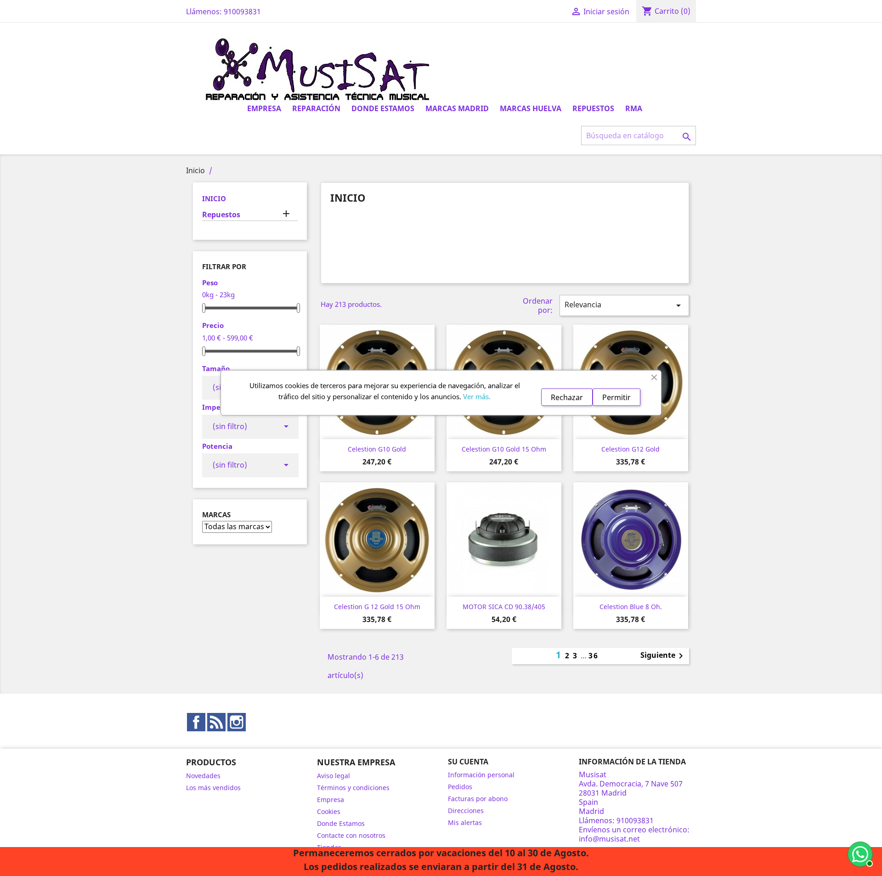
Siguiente (663, 655)
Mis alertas (465, 822)
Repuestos (593, 108)
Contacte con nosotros (351, 835)
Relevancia (624, 305)
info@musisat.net (609, 839)
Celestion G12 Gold (630, 449)
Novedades (203, 775)
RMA (633, 108)
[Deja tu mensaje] (859, 853)
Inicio (214, 198)
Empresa (264, 108)
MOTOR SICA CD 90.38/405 (504, 606)
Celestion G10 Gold (377, 449)
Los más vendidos (213, 787)
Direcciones (466, 810)
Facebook (196, 722)
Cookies (328, 811)
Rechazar (567, 397)
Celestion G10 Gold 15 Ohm (504, 449)
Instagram (236, 722)
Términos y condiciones (353, 787)
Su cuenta (468, 762)
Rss (216, 722)
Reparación (316, 108)
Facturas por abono (478, 798)
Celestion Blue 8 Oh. (630, 606)
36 (593, 655)
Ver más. (477, 396)
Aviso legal (333, 775)
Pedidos (460, 786)
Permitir (616, 397)
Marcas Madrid (457, 108)
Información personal (481, 774)
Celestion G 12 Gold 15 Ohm (377, 606)
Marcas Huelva (530, 108)
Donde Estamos (382, 108)
